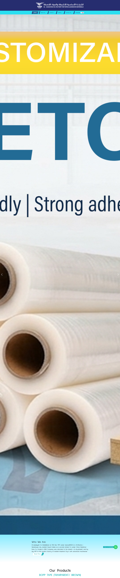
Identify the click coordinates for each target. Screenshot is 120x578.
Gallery (59, 12)
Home (35, 12)
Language (79, 12)
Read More (37, 554)
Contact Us (68, 12)
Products (52, 12)
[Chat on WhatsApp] (116, 547)
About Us (43, 12)
